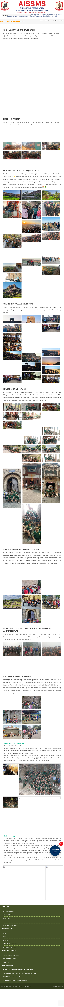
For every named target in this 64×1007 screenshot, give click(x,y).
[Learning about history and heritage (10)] (12, 616)
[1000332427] (31, 458)
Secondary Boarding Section (11, 955)
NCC (5, 933)
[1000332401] (12, 407)
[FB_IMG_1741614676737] (51, 208)
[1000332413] (31, 416)
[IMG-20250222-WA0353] (12, 155)
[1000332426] (12, 449)
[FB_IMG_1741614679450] (31, 238)
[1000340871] (31, 331)
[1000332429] (12, 461)
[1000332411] (51, 407)
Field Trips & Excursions (10, 947)
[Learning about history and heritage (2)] (31, 572)
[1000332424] (31, 449)
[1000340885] (12, 379)
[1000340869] (51, 319)
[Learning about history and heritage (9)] (51, 602)
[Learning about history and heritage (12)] (51, 616)
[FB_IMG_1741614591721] (51, 283)
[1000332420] (51, 431)
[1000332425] (51, 449)
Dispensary (7, 962)
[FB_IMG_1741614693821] (12, 226)
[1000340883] (51, 370)
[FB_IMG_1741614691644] (31, 226)
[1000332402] (31, 407)
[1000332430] (51, 483)
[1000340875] (31, 346)
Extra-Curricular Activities (10, 944)
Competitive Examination (10, 925)
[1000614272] (31, 92)
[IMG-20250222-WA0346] (12, 134)
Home (41, 20)
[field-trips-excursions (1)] (12, 702)
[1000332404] (31, 483)
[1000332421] (12, 437)
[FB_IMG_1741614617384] (12, 209)
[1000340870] (12, 328)
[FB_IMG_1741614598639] (31, 210)
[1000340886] (51, 379)
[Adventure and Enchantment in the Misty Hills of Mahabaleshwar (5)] (12, 664)
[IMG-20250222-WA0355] (51, 146)
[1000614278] (12, 106)
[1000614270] (51, 77)
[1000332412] (12, 416)
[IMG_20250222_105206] (31, 146)
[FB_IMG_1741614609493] (12, 267)
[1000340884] (31, 376)
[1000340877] (51, 352)
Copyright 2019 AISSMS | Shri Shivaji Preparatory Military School (15, 986)
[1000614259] (12, 48)
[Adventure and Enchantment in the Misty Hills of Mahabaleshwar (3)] (32, 649)
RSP (5, 936)
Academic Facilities (9, 915)
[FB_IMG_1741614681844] (12, 241)
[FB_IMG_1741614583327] (31, 195)
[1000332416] (31, 428)
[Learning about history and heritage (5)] (31, 587)
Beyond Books (48, 20)
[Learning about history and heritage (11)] (31, 616)
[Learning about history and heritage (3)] (51, 572)
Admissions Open (55, 850)
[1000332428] (51, 458)
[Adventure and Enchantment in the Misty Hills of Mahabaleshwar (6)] (32, 664)
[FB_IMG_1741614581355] (12, 290)
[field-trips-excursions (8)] (12, 732)
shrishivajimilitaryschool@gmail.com (17, 980)
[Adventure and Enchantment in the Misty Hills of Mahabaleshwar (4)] (51, 649)
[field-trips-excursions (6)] (31, 717)
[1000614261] (51, 48)
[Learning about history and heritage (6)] (51, 587)
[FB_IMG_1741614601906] (12, 277)
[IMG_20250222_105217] (12, 146)
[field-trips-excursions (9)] (31, 732)
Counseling (7, 918)
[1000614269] (31, 77)
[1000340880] (51, 361)
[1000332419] (31, 524)
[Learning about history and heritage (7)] (12, 602)
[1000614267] (51, 63)
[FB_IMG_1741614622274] (51, 260)
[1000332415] (12, 425)
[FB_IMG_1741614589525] (31, 288)
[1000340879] (31, 357)
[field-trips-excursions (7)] (51, 717)
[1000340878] (12, 355)
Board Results (7, 922)
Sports (6, 940)
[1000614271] (12, 92)
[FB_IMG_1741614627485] (12, 255)
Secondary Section (9, 911)
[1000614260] (31, 48)
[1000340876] (12, 346)
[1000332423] (51, 440)
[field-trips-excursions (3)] (31, 702)
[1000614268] (12, 77)
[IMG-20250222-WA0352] (31, 155)
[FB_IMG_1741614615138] (31, 262)
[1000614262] (12, 63)
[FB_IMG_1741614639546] (31, 250)
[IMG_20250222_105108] (51, 134)
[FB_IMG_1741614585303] (51, 195)
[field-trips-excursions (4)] (51, 702)
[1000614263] (31, 63)
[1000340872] (51, 328)
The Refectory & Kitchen (10, 958)
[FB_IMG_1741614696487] (51, 224)
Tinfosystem (60, 986)
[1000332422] (31, 440)
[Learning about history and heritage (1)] (12, 572)
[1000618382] (51, 106)
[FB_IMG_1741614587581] (12, 195)
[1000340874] (51, 340)
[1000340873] (12, 337)
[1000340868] (31, 319)
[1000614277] (51, 92)
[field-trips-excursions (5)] (12, 717)
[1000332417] (12, 488)
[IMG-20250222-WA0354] (51, 158)
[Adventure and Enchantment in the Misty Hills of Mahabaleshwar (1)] (51, 664)
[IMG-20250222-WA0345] (31, 134)
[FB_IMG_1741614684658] (51, 236)
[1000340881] (12, 367)
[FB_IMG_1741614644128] (51, 248)
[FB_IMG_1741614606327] (51, 270)
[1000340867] (12, 319)
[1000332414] (51, 419)
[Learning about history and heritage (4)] (12, 587)
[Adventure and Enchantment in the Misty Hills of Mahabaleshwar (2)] (12, 649)
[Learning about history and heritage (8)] (31, 602)
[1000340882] (31, 366)
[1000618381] (31, 106)
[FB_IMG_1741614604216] (31, 274)
